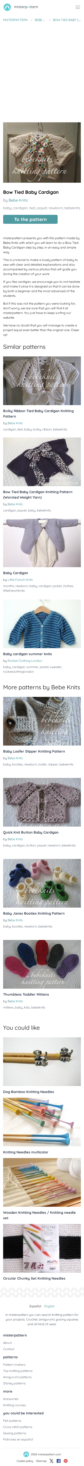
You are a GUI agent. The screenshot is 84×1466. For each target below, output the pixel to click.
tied (32, 208)
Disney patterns (14, 1383)
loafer (42, 764)
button (31, 845)
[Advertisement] (42, 68)
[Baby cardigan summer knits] (42, 623)
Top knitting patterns (18, 1371)
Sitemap (41, 1461)
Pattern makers (14, 1364)
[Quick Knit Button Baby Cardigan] (42, 802)
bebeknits (72, 208)
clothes (68, 586)
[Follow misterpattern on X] (52, 1461)
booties (17, 764)
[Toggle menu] (78, 7)
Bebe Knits (18, 200)
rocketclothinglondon (18, 671)
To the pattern (30, 219)
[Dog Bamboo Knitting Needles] (42, 1061)
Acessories (11, 1399)
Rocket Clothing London (25, 661)
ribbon (47, 429)
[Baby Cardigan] (42, 542)
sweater (56, 667)
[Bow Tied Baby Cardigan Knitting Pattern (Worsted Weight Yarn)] (42, 461)
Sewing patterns (14, 1433)
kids (27, 1007)
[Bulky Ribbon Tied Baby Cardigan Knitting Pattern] (42, 380)
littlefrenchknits (14, 590)
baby (7, 208)
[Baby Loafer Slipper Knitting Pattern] (42, 721)
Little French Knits (20, 580)
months (8, 586)
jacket (57, 586)
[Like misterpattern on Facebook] (59, 1461)
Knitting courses (14, 1405)
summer (32, 667)
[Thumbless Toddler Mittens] (42, 964)
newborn (56, 208)
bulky (37, 429)
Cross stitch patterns (17, 1427)
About (7, 1343)
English (49, 1306)
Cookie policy (25, 1461)
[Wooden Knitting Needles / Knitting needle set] (42, 1182)
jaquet (42, 208)
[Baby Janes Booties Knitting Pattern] (42, 883)
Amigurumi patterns (17, 1377)
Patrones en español (18, 1439)
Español (35, 1306)
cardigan (20, 208)
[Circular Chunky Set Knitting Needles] (42, 1248)
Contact (8, 1349)
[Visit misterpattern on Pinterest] (66, 1461)
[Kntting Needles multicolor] (42, 1122)
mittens (8, 1007)
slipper (53, 764)
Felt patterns (12, 1421)
